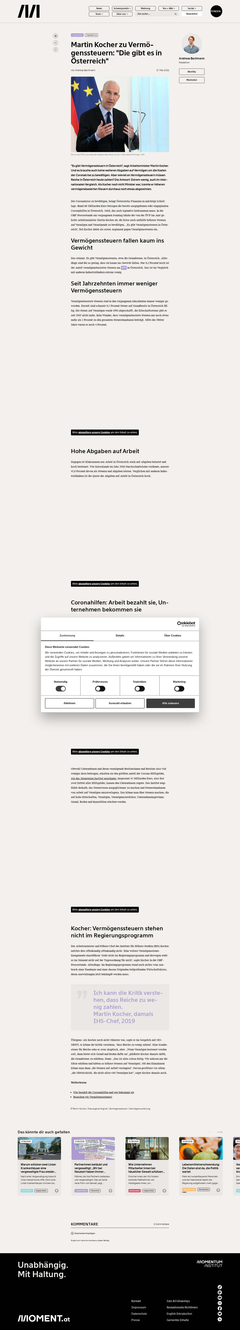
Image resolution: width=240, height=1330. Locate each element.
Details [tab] (120, 635)
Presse (135, 1320)
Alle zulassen (170, 703)
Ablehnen (70, 703)
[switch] (100, 688)
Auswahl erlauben (120, 703)
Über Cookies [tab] (172, 635)
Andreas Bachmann (192, 58)
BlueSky (192, 71)
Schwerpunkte (121, 8)
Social (191, 8)
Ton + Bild (168, 8)
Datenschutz (139, 1314)
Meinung (145, 8)
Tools (98, 13)
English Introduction (179, 1314)
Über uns (121, 13)
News (99, 8)
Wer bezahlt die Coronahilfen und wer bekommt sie (103, 1092)
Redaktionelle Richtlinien (182, 1307)
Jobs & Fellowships (178, 1301)
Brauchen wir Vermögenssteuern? (92, 1097)
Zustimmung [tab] (67, 635)
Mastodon (191, 80)
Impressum (138, 1307)
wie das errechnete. (94, 778)
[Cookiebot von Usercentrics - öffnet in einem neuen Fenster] (179, 624)
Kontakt (136, 1301)
